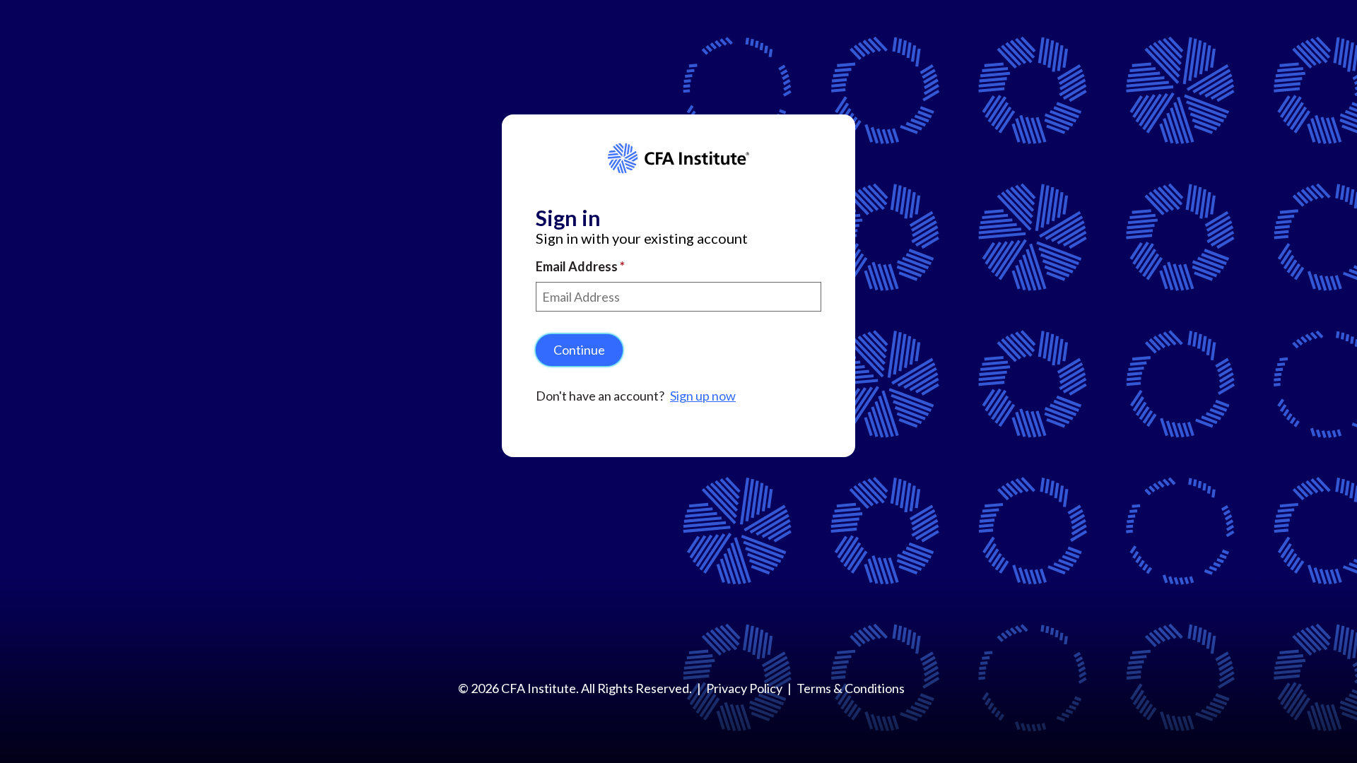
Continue (579, 349)
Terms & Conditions (851, 688)
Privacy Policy (744, 688)
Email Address (578, 266)
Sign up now (703, 395)
